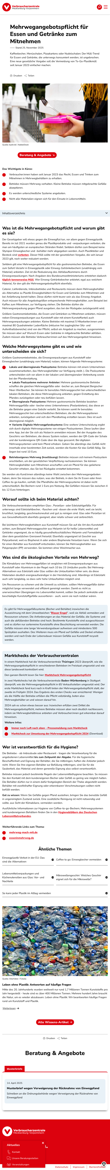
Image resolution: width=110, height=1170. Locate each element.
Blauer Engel (59, 613)
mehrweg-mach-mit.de (23, 832)
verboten (23, 255)
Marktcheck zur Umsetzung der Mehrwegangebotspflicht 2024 (50, 733)
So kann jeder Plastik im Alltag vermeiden (26, 893)
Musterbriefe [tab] (14, 1069)
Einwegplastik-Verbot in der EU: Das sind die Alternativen (23, 859)
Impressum (79, 1167)
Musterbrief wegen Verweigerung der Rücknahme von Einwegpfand (53, 1088)
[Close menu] (43, 1143)
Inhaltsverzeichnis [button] (13, 213)
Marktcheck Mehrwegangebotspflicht (68, 675)
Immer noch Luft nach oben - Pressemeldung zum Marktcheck (49, 728)
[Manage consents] (103, 1163)
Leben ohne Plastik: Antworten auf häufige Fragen (36, 985)
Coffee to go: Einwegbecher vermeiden (78, 859)
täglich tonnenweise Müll (18, 279)
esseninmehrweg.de (21, 838)
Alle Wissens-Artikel (53, 1022)
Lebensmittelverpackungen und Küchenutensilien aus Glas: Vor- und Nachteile (23, 877)
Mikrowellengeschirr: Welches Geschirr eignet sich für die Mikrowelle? (78, 877)
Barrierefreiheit (97, 1167)
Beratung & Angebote (35, 155)
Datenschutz (61, 1167)
